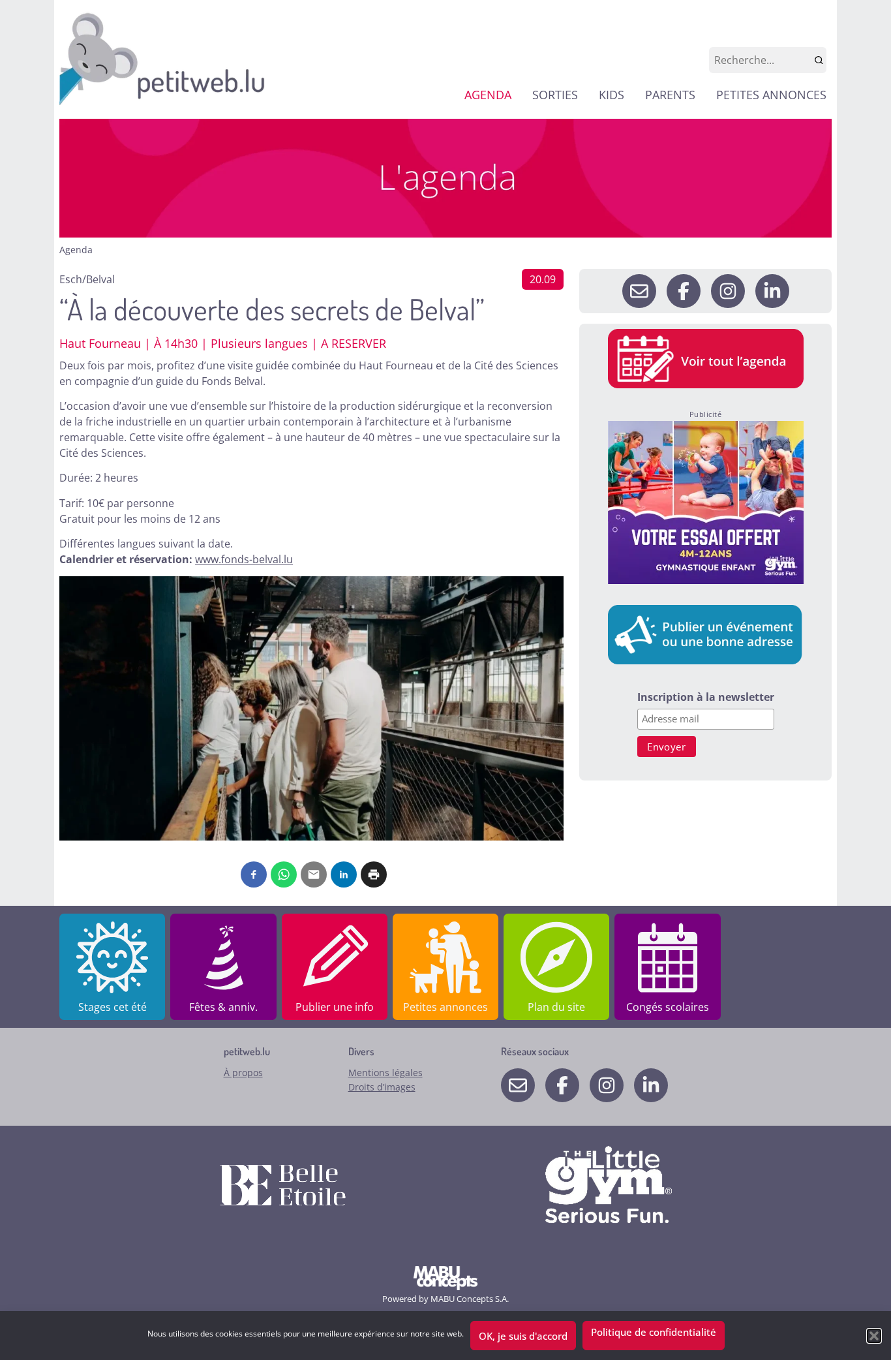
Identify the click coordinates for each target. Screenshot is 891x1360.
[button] (874, 1335)
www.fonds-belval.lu (244, 559)
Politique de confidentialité (653, 1331)
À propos (243, 1072)
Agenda (76, 249)
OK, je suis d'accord (523, 1335)
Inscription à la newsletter (705, 698)
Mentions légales (385, 1072)
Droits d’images (381, 1087)
